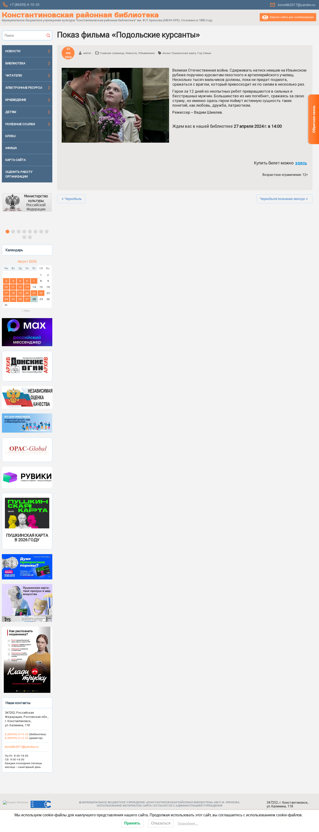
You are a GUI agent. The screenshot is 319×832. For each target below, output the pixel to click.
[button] (27, 206)
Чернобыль (73, 199)
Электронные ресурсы (23, 87)
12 (20, 287)
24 (6, 299)
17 (6, 293)
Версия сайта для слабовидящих (291, 17)
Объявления (146, 53)
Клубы (10, 136)
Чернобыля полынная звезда (282, 199)
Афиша (11, 148)
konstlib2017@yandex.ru (296, 5)
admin (87, 53)
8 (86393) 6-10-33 (17, 734)
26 (20, 299)
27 (27, 299)
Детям (10, 112)
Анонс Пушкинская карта (179, 53)
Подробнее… (188, 823)
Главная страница (112, 53)
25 (13, 299)
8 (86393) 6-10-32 (16, 738)
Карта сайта (15, 160)
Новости (12, 51)
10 (6, 287)
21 (34, 293)
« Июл (26, 310)
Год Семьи (204, 53)
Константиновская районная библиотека (80, 15)
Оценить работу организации (18, 174)
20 (27, 293)
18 (13, 293)
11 (13, 287)
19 (20, 293)
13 (27, 287)
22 (41, 293)
